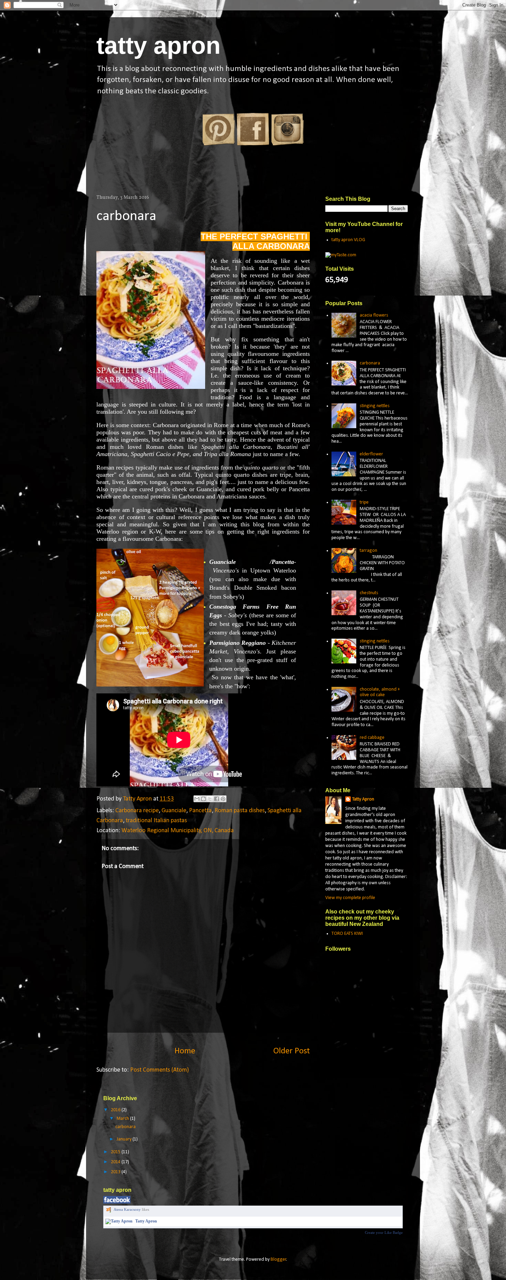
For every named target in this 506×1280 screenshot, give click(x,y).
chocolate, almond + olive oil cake (380, 692)
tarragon (368, 550)
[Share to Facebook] (216, 798)
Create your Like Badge (384, 1232)
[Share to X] (210, 798)
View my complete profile (350, 897)
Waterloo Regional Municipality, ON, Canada (178, 830)
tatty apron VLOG (348, 239)
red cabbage (372, 737)
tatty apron (158, 45)
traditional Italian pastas (156, 820)
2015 (116, 1152)
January (125, 1139)
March (123, 1118)
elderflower (371, 454)
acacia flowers (374, 315)
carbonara (126, 216)
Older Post (291, 1051)
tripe (364, 502)
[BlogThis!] (203, 798)
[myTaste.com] (340, 255)
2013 (116, 1172)
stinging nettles (375, 406)
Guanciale (173, 810)
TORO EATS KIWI (347, 933)
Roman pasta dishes (239, 810)
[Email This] (196, 798)
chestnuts (369, 593)
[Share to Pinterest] (223, 798)
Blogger (278, 1259)
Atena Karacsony (127, 1209)
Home (185, 1051)
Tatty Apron (363, 799)
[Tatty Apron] (119, 1221)
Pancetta (200, 810)
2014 (116, 1162)
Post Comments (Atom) (159, 1070)
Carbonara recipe (137, 810)
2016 (116, 1110)
